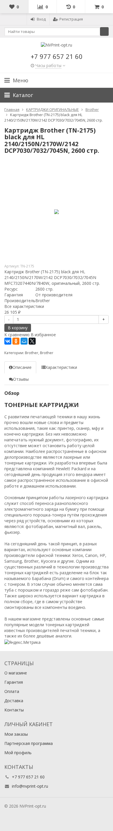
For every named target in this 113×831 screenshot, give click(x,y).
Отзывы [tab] (21, 379)
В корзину (18, 327)
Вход (41, 19)
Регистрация (71, 19)
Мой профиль (18, 752)
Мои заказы (16, 734)
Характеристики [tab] (61, 367)
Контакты (14, 710)
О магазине (15, 673)
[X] (32, 341)
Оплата (11, 691)
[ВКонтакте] (7, 341)
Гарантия (13, 682)
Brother (31, 352)
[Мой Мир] (24, 341)
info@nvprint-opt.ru (30, 786)
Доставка (13, 700)
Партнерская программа (28, 743)
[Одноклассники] (15, 341)
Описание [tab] (22, 367)
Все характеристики (24, 306)
